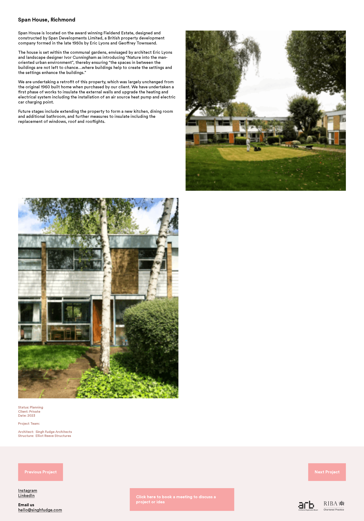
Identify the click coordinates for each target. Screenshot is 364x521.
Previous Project (40, 472)
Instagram (27, 491)
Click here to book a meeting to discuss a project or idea (176, 499)
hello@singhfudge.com (40, 510)
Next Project (327, 472)
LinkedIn (26, 496)
